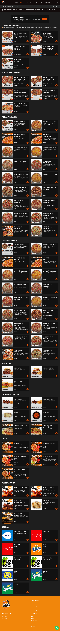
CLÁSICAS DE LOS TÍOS (32, 10)
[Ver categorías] (57, 10)
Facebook (4, 618)
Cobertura (33, 603)
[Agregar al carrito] (27, 41)
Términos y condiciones (37, 608)
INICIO (17, 2)
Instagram (4, 616)
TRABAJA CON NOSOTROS (43, 2)
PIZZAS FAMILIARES (47, 10)
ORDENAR (22, 2)
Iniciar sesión (34, 620)
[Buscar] (2, 10)
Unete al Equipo (35, 605)
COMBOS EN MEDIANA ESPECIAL (14, 10)
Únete (44, 18)
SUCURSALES (30, 2)
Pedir (32, 616)
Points (32, 618)
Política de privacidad (36, 610)
